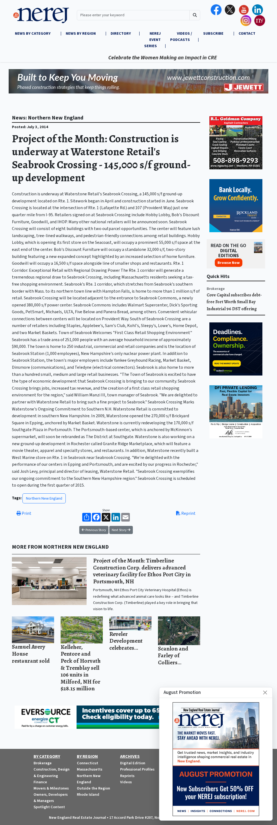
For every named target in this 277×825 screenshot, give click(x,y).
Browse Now (228, 263)
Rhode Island (88, 794)
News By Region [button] (81, 33)
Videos (126, 782)
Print (26, 513)
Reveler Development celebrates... (126, 641)
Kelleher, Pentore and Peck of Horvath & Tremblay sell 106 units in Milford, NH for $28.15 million (81, 668)
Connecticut (87, 763)
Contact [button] (247, 33)
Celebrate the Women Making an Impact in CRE (147, 58)
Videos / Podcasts (181, 37)
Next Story (119, 530)
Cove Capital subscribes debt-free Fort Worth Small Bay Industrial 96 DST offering (234, 302)
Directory (121, 33)
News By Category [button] (33, 33)
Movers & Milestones (51, 788)
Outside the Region (93, 788)
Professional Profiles (137, 769)
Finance (40, 782)
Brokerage (216, 289)
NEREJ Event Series (152, 40)
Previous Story (95, 530)
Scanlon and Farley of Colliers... (173, 655)
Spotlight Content (49, 807)
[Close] (265, 692)
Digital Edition (132, 763)
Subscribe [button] (213, 33)
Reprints (127, 776)
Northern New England (44, 498)
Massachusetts (89, 769)
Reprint (188, 513)
